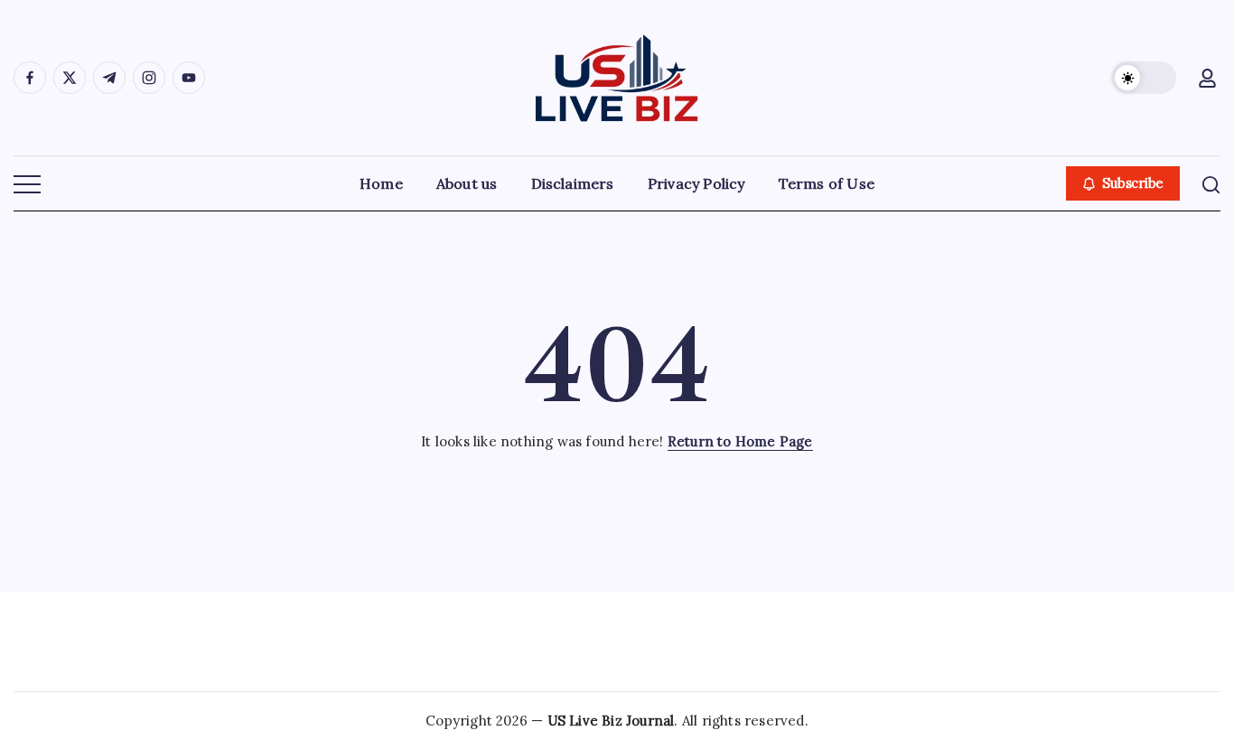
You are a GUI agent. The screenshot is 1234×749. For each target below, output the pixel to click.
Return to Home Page (740, 441)
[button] (1143, 77)
